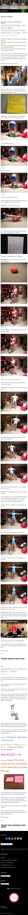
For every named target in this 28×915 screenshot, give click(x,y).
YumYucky (6, 42)
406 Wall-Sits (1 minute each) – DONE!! (14, 670)
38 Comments (14, 35)
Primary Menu (26, 11)
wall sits (4, 826)
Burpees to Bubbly (10, 45)
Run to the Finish (9, 48)
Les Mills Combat (15, 694)
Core (2, 22)
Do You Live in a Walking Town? (7, 862)
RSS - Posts (3, 906)
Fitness (5, 22)
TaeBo (22, 658)
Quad (8, 22)
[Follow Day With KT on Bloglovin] (6, 844)
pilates (23, 825)
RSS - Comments (4, 907)
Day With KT (4, 11)
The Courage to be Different (7, 865)
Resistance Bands (14, 22)
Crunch (9, 825)
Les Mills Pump (11, 658)
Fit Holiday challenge (17, 42)
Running (20, 22)
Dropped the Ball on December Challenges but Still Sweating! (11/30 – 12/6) (14, 29)
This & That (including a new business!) (9, 860)
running (18, 658)
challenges (4, 658)
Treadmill (3, 23)
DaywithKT (3, 857)
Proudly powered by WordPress (6, 913)
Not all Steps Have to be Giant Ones (8, 867)
